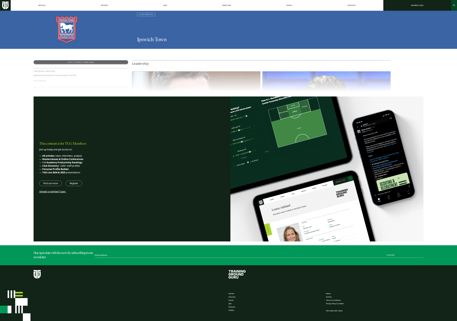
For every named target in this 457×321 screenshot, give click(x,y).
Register (74, 183)
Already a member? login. (52, 191)
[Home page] (5, 5)
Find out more (50, 183)
